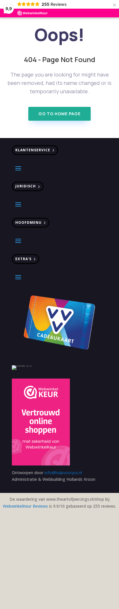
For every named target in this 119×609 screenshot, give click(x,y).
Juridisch (25, 186)
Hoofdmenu (28, 222)
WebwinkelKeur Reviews (25, 506)
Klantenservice (32, 150)
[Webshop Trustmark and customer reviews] (41, 423)
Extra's (23, 258)
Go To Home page (59, 113)
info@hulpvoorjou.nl (63, 472)
